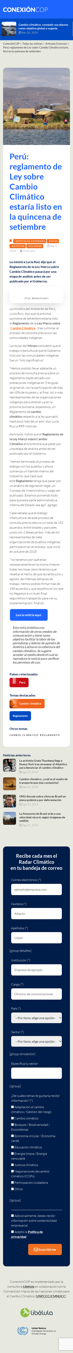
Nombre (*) (19, 904)
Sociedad (35, 246)
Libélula (28, 1286)
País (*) (16, 1008)
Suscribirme (47, 1249)
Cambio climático (30, 703)
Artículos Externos (30, 241)
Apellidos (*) (19, 928)
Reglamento (20, 715)
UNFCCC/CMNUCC (50, 1296)
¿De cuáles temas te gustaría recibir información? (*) (35, 1098)
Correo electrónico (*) (26, 880)
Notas (53, 241)
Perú (22, 682)
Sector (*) (17, 1032)
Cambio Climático (22, 328)
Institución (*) (20, 960)
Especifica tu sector (24, 1064)
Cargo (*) (17, 984)
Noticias (18, 246)
